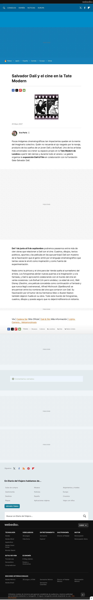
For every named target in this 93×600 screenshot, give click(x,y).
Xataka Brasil (9, 583)
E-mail (24, 90)
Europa (41, 8)
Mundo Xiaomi (10, 550)
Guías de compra (11, 487)
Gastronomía (10, 492)
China (50, 61)
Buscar (85, 516)
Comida (33, 61)
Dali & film (45, 319)
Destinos (8, 496)
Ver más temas (12, 506)
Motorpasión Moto (81, 539)
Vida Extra (26, 539)
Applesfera (9, 542)
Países (9, 61)
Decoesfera (9, 562)
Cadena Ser (22, 319)
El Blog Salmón (28, 559)
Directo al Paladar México (63, 580)
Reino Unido (70, 329)
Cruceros (66, 496)
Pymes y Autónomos (27, 563)
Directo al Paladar (63, 536)
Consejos (11, 8)
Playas (7, 500)
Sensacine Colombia (43, 583)
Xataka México (10, 579)
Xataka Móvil (9, 539)
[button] (24, 132)
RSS (24, 468)
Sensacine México (46, 579)
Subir (81, 525)
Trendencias (9, 559)
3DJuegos (26, 536)
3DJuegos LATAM (29, 579)
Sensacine (43, 536)
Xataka (7, 536)
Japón (17, 61)
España (22, 8)
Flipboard (89, 7)
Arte (60, 329)
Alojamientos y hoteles (71, 487)
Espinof (42, 539)
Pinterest (28, 468)
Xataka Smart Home (9, 546)
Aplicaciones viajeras (42, 500)
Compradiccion (10, 565)
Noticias (31, 8)
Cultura (42, 329)
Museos (34, 329)
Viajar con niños (69, 500)
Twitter (80, 7)
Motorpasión (79, 536)
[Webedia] (87, 1)
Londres (52, 329)
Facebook (84, 7)
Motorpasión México (79, 580)
